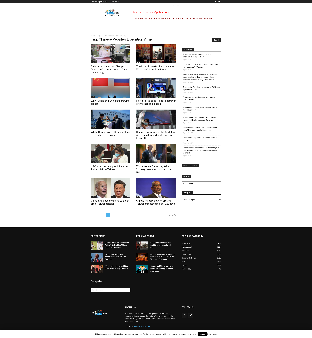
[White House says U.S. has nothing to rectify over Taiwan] (110, 119)
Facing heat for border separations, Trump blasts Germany (115, 256)
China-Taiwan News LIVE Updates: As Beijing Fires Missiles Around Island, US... (155, 135)
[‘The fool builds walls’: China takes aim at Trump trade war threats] (97, 269)
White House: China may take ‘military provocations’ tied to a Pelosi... (153, 169)
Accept (202, 334)
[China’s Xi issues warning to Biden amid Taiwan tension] (110, 188)
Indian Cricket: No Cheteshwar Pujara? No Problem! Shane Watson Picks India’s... (117, 245)
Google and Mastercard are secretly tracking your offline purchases (161, 268)
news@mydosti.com (142, 326)
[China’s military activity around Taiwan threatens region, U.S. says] (156, 188)
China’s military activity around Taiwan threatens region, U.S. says (155, 202)
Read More (212, 334)
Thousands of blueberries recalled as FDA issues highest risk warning (201, 88)
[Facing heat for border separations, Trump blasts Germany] (97, 257)
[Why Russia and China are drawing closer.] (110, 88)
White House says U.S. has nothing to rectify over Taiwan (110, 134)
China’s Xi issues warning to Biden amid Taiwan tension (110, 202)
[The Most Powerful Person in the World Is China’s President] (156, 53)
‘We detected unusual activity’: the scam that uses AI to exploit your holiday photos (200, 129)
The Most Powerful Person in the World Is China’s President (155, 68)
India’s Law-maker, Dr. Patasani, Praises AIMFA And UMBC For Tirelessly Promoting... (162, 256)
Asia (93, 62)
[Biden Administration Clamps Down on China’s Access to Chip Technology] (110, 53)
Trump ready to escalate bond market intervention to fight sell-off (197, 55)
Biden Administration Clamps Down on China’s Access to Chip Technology (109, 69)
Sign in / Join (115, 2)
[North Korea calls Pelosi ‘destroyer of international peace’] (156, 88)
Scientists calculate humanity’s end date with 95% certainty (200, 98)
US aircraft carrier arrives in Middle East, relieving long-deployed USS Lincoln (201, 65)
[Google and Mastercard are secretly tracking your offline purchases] (142, 269)
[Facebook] (215, 1)
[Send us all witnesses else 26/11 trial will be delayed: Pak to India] (142, 245)
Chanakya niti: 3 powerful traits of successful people (200, 139)
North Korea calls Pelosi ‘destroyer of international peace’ (156, 102)
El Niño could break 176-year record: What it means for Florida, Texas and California (199, 118)
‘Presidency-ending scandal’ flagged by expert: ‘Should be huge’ (201, 108)
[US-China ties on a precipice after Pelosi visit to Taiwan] (110, 153)
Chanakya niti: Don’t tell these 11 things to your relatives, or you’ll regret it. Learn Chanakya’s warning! (201, 150)
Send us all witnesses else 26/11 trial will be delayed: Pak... (160, 245)
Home (93, 36)
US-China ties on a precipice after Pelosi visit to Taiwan (109, 168)
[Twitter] (219, 1)
